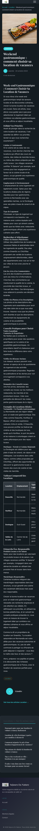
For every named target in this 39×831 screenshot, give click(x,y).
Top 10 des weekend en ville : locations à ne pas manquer (16, 758)
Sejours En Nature (19, 784)
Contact (5, 817)
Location (12, 7)
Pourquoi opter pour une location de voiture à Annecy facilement (18, 729)
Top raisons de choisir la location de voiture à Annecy (18, 750)
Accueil (4, 7)
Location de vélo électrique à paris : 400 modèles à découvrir (18, 736)
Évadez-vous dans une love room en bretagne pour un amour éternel (18, 765)
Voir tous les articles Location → (16, 702)
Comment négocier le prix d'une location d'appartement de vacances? (18, 743)
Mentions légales (8, 814)
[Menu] (34, 1)
